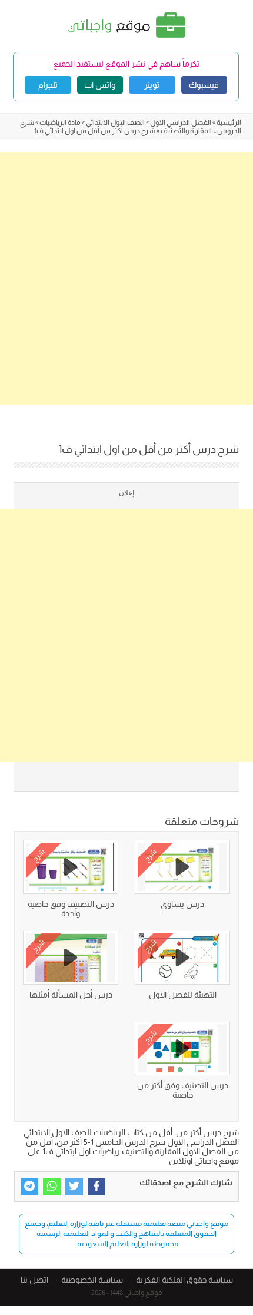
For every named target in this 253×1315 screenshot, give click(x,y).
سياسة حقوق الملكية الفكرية (184, 1279)
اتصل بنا (34, 1279)
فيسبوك (204, 85)
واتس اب (99, 85)
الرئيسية (229, 122)
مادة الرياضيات (60, 122)
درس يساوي (182, 904)
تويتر (151, 85)
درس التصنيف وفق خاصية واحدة (71, 908)
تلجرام (48, 85)
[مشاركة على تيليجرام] (29, 1186)
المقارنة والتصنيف (186, 131)
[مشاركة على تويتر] (74, 1186)
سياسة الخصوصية (92, 1279)
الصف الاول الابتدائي (115, 122)
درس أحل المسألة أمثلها (70, 994)
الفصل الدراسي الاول (180, 122)
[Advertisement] (126, 278)
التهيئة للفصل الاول (183, 994)
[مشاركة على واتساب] (52, 1186)
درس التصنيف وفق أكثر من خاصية (182, 1090)
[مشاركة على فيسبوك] (96, 1186)
